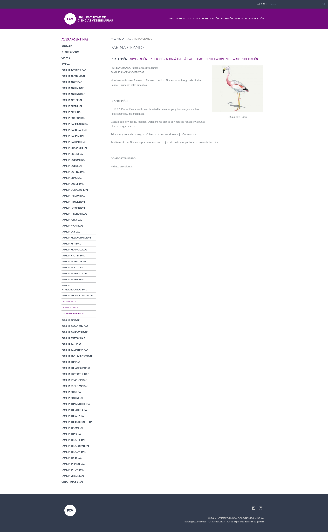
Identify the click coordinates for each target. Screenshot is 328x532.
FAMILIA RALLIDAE (71, 344)
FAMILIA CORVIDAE (72, 166)
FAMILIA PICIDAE (70, 320)
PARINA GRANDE (75, 313)
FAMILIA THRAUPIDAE (73, 416)
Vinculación (256, 18)
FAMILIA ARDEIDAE (72, 112)
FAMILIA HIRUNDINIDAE (74, 213)
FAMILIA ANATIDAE (72, 82)
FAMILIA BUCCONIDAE (74, 118)
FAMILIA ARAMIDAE (72, 106)
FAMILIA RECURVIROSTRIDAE (77, 356)
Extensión (227, 18)
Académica (193, 18)
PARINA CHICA (71, 307)
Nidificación (250, 59)
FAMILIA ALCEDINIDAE (73, 76)
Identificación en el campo (222, 59)
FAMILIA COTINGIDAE (73, 171)
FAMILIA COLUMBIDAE (74, 160)
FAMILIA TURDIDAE (72, 457)
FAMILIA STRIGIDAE (72, 392)
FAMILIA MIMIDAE (71, 243)
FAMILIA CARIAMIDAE (73, 136)
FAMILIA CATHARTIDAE (74, 142)
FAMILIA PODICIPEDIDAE (75, 326)
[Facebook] (253, 508)
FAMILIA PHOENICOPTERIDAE (77, 295)
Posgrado (241, 18)
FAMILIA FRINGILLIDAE (73, 201)
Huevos (198, 59)
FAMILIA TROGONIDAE (74, 452)
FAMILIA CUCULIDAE (73, 183)
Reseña (66, 64)
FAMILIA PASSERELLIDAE (74, 273)
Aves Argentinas (121, 38)
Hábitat (187, 59)
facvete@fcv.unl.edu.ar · (196, 521)
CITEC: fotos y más (72, 481)
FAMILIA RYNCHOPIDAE (74, 380)
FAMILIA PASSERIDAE (73, 279)
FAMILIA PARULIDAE (72, 267)
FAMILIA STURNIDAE (72, 398)
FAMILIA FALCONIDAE (73, 195)
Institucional (177, 18)
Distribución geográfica (165, 59)
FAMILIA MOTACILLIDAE (74, 249)
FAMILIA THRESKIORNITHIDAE (78, 422)
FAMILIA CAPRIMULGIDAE (75, 124)
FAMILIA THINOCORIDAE (75, 410)
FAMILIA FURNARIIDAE (73, 207)
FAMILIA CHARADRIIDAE (74, 148)
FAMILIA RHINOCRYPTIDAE (76, 368)
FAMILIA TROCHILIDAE (74, 440)
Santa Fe (67, 46)
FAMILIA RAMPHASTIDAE (75, 350)
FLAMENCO (69, 301)
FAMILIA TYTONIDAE (73, 469)
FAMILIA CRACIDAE (72, 177)
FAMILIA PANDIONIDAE (74, 261)
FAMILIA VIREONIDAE (73, 475)
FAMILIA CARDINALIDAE (74, 130)
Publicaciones (70, 52)
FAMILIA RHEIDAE (71, 362)
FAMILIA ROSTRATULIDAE (75, 374)
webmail (262, 4)
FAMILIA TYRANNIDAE (73, 463)
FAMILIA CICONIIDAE (73, 154)
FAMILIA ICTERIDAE (72, 219)
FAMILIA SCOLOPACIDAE (75, 386)
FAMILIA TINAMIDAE (72, 428)
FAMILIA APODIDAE (72, 100)
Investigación (210, 18)
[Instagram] (260, 508)
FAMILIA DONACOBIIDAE (75, 189)
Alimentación (138, 59)
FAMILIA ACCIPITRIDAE (74, 70)
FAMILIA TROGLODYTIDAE (75, 446)
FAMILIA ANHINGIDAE (73, 94)
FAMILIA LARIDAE (71, 231)
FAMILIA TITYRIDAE (72, 434)
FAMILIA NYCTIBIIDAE (73, 255)
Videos (66, 58)
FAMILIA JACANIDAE (72, 225)
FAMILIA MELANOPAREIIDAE (76, 237)
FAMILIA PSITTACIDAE (73, 338)
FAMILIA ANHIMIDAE (73, 88)
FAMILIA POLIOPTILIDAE (74, 332)
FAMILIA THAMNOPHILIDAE (76, 404)
